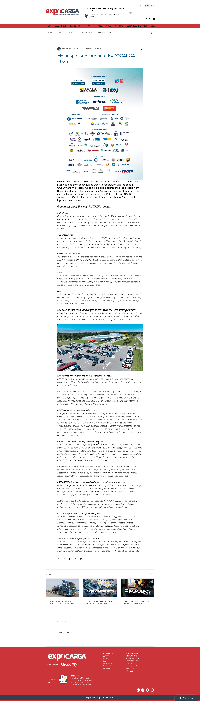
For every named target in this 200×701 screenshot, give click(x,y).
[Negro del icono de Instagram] (146, 19)
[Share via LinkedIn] (70, 559)
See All (152, 574)
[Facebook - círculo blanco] (147, 690)
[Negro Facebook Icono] (142, 19)
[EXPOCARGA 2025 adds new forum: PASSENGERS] (137, 588)
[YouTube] (152, 690)
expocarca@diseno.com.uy (79, 683)
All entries (49, 33)
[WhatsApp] (150, 19)
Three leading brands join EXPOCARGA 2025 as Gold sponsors (61, 602)
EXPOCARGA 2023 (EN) (84, 33)
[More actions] (141, 48)
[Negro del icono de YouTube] (153, 19)
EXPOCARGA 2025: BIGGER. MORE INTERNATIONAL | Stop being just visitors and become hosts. (100, 602)
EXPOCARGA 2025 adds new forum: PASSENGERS (137, 602)
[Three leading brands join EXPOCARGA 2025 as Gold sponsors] (62, 588)
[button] (75, 26)
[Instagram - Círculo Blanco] (142, 690)
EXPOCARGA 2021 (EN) (64, 33)
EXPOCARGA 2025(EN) (104, 33)
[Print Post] (81, 559)
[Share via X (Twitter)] (64, 559)
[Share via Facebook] (58, 559)
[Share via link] (75, 559)
